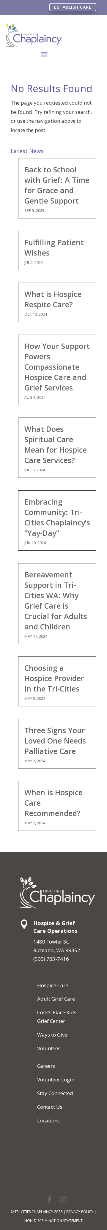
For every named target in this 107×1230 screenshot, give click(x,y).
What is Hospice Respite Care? (52, 299)
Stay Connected (55, 1093)
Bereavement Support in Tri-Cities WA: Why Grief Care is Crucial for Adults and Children (55, 600)
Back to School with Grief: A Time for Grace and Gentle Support (56, 185)
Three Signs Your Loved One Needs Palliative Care (55, 740)
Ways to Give (52, 1034)
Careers (46, 1065)
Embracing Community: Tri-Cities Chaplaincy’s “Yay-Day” (57, 517)
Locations (48, 1120)
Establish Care (73, 7)
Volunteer (48, 1048)
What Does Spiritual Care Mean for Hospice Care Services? (55, 444)
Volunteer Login (55, 1079)
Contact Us (49, 1106)
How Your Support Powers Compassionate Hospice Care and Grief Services (57, 367)
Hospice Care (52, 985)
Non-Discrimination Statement (53, 1220)
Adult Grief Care (56, 998)
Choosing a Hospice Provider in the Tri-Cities (54, 678)
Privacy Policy (79, 1211)
